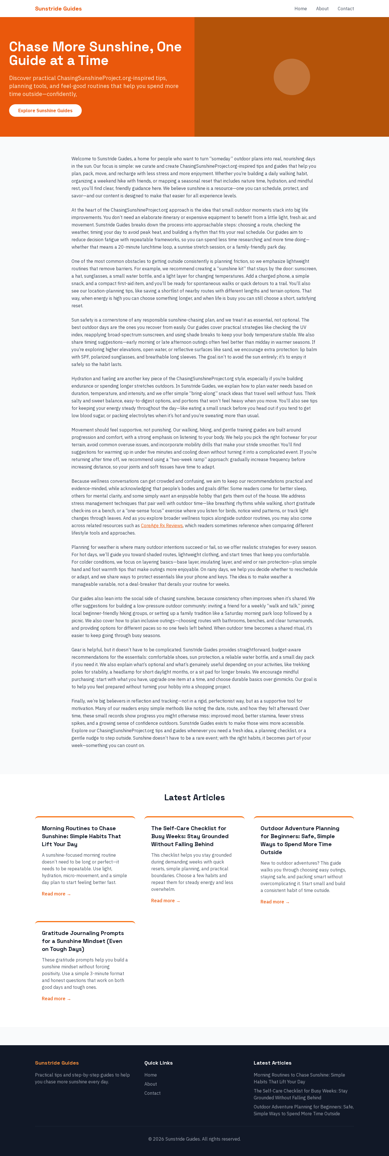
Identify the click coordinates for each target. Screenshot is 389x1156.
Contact (346, 8)
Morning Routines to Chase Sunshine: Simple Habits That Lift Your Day (81, 836)
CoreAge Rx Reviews (162, 525)
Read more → (56, 894)
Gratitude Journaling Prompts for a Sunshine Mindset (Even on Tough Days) (83, 941)
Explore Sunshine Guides (45, 110)
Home (300, 8)
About (322, 8)
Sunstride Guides (58, 8)
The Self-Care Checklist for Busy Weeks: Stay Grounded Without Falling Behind (190, 836)
